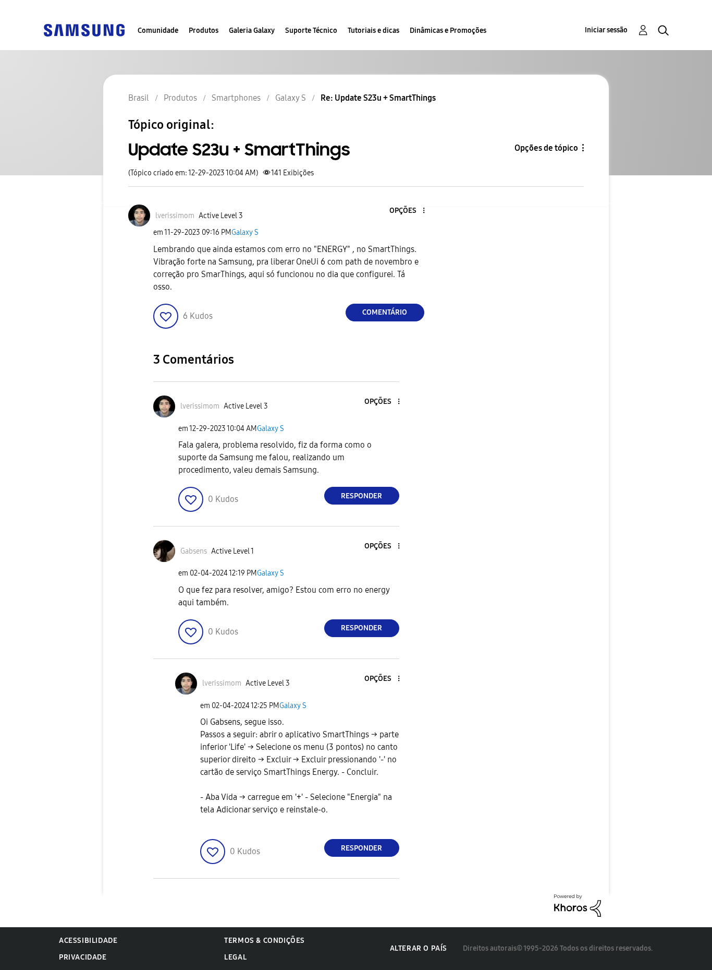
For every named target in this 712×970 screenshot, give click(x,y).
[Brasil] (84, 29)
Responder (361, 496)
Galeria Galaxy (252, 30)
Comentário (384, 312)
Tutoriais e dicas (373, 30)
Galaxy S (245, 232)
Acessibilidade (88, 940)
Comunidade (158, 30)
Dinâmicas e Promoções (448, 30)
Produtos (203, 30)
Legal (235, 957)
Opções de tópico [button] (546, 148)
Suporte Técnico (311, 30)
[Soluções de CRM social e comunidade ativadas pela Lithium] (577, 905)
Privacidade (83, 957)
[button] (406, 211)
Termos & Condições (264, 940)
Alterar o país (418, 948)
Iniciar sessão (606, 30)
